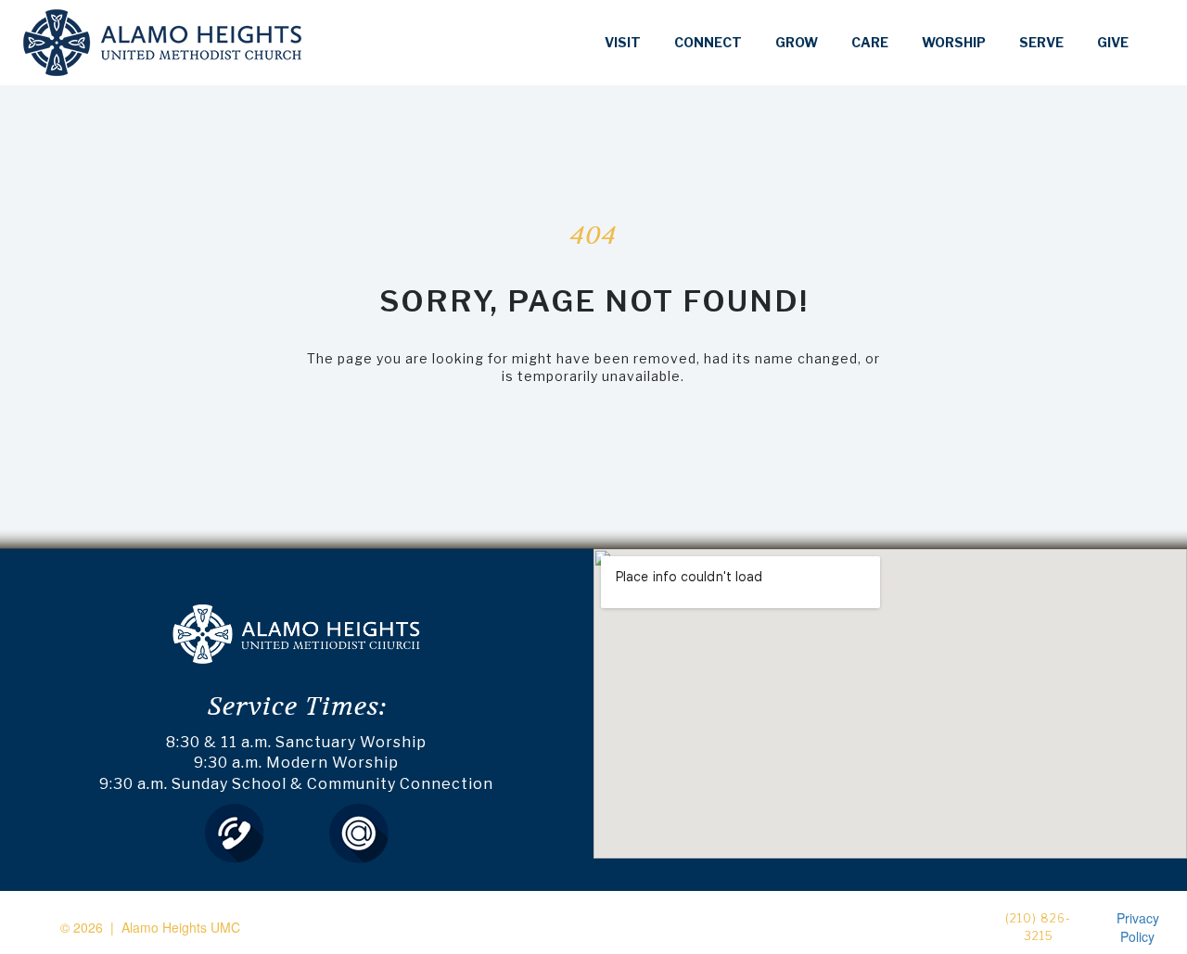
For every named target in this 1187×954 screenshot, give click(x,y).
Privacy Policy (1138, 927)
